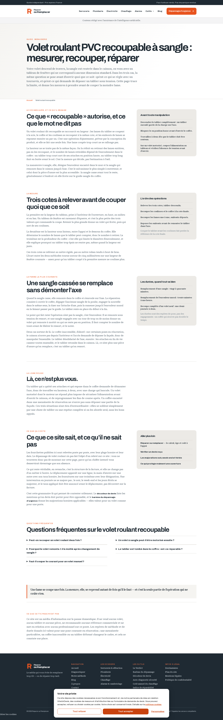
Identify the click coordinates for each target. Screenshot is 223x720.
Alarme (138, 11)
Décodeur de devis (142, 676)
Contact (75, 687)
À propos (75, 684)
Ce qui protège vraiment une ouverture (160, 464)
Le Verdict (138, 668)
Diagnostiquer (78, 672)
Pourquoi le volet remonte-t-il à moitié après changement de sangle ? (63, 551)
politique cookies (153, 704)
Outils (148, 11)
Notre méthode (78, 676)
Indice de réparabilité (143, 687)
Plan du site (171, 672)
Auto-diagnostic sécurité (145, 680)
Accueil (30, 100)
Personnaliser (157, 711)
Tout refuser (79, 711)
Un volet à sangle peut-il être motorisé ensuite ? (146, 540)
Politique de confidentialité (178, 680)
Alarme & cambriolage (111, 684)
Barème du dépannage (143, 672)
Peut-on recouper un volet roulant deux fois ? (55, 540)
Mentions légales (173, 676)
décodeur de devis (106, 494)
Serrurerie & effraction (111, 668)
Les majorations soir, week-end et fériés (161, 458)
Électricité (112, 11)
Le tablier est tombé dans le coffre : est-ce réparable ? (150, 549)
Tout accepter (125, 711)
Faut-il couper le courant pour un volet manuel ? (56, 561)
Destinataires (171, 668)
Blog (160, 11)
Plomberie (98, 11)
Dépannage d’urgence (180, 11)
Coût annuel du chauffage (145, 684)
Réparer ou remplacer (151, 443)
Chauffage (126, 11)
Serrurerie (84, 11)
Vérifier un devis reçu (151, 452)
